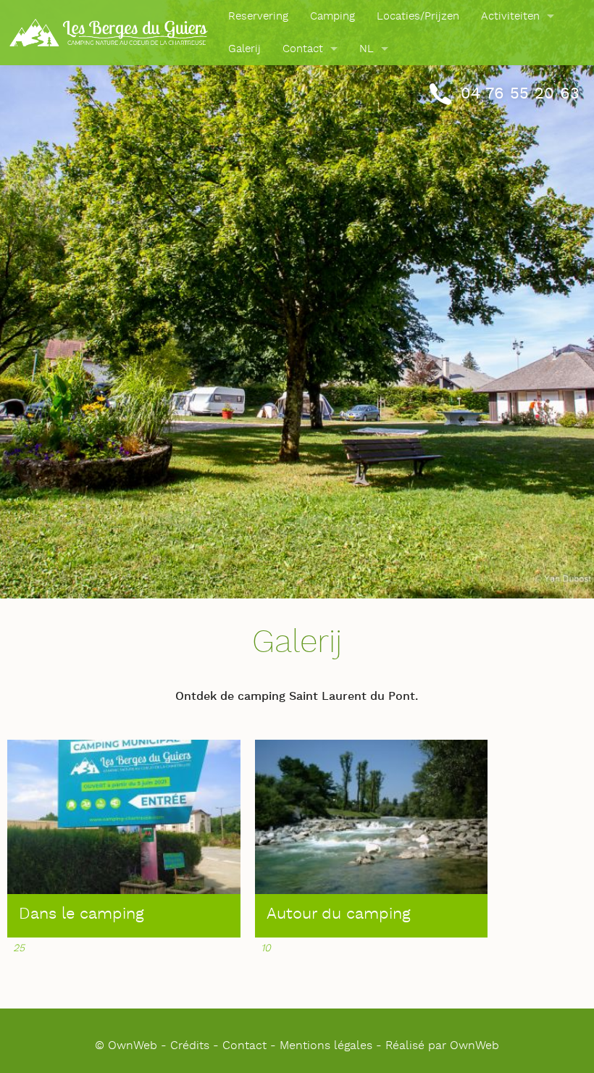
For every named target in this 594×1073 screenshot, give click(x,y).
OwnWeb (474, 1045)
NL (366, 49)
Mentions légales (326, 1045)
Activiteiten (510, 16)
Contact (303, 49)
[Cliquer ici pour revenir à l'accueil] (108, 32)
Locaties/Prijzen (418, 16)
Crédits (189, 1045)
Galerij (244, 49)
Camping (332, 16)
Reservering (258, 16)
